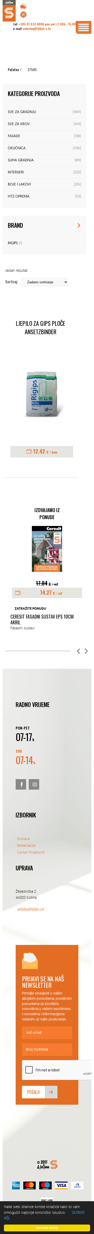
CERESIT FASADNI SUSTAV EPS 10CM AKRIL (42, 619)
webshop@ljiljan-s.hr (37, 28)
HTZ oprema (19, 197)
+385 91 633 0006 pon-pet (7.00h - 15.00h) (48, 24)
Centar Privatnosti (31, 852)
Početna (13, 69)
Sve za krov (19, 124)
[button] (78, 651)
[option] (47, 578)
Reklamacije (26, 845)
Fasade (14, 136)
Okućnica (17, 148)
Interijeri (16, 172)
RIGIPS (13, 243)
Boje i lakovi (19, 185)
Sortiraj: (11, 281)
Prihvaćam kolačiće (47, 1228)
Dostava (23, 838)
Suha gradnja (21, 160)
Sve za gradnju (22, 112)
